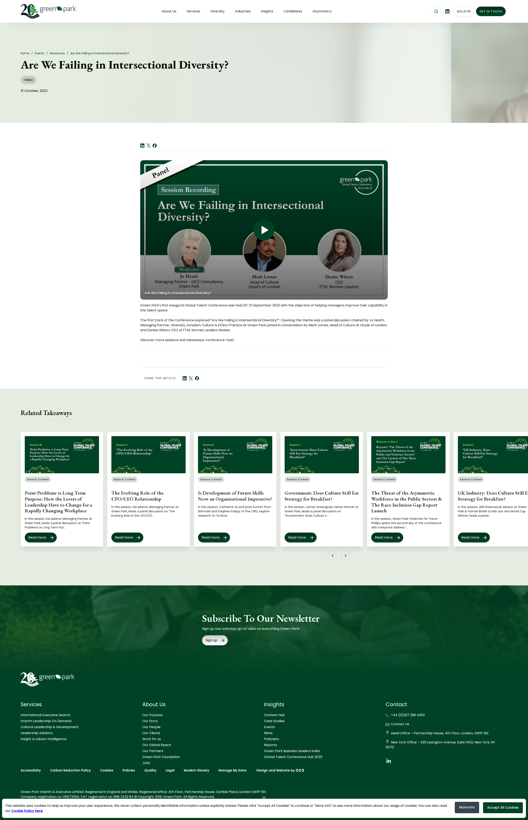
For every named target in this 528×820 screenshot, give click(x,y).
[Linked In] (142, 146)
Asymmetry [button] (322, 11)
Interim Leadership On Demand (46, 721)
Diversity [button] (218, 11)
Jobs (146, 763)
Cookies (106, 770)
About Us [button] (169, 11)
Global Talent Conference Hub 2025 (293, 757)
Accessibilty (31, 770)
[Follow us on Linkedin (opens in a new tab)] (447, 11)
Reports (270, 745)
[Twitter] (148, 146)
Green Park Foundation (161, 757)
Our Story (150, 721)
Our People (151, 727)
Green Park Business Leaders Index (292, 751)
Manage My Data (232, 770)
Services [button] (193, 11)
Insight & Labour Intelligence (43, 739)
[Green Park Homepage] (41, 11)
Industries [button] (243, 11)
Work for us (151, 739)
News (268, 733)
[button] (264, 798)
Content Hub (274, 715)
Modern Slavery (196, 770)
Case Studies (274, 721)
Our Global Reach (156, 745)
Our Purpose (152, 715)
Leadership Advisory (37, 733)
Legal (170, 770)
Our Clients (151, 733)
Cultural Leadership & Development (50, 727)
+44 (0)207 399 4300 (408, 715)
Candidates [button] (293, 11)
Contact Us (400, 724)
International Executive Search (45, 715)
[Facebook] (155, 146)
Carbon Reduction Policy (70, 770)
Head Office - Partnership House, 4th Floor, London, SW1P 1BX (440, 733)
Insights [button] (267, 11)
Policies (129, 770)
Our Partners (152, 751)
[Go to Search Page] (436, 11)
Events (269, 727)
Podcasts (271, 739)
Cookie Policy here (27, 810)
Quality (150, 770)
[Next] (346, 556)
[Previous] (333, 556)
